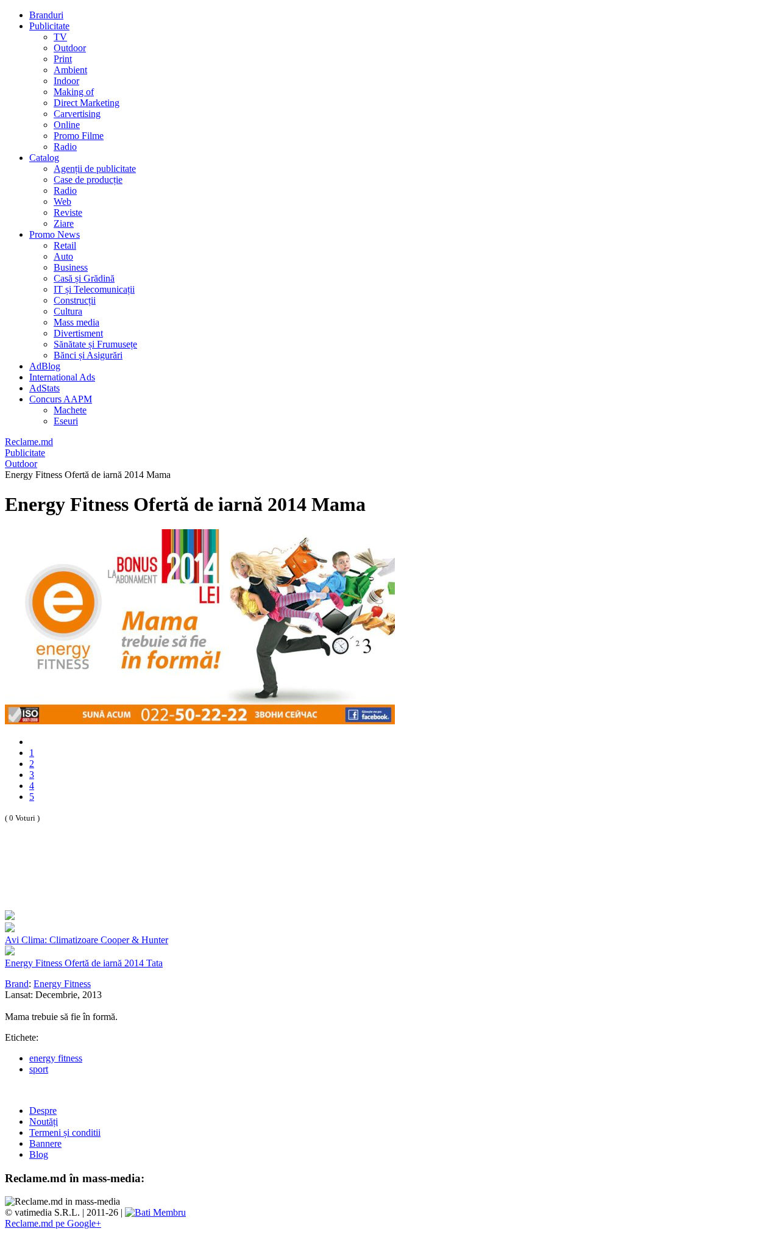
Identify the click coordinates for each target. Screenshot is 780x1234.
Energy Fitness (62, 984)
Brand (17, 984)
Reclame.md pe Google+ (53, 1223)
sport (38, 1069)
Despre (43, 1110)
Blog (38, 1154)
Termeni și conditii (65, 1132)
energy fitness (55, 1058)
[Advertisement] (147, 879)
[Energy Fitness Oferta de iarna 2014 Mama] (200, 721)
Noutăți (43, 1121)
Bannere (45, 1143)
